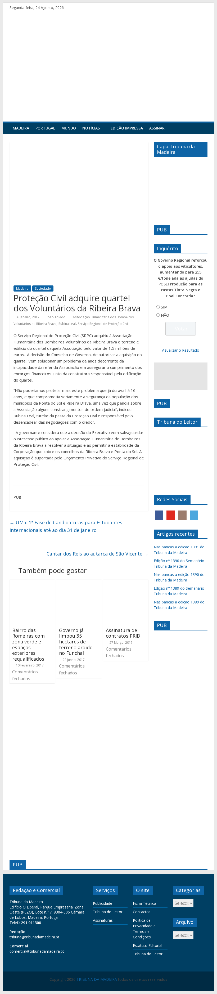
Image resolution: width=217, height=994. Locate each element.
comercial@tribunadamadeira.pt (37, 951)
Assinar (157, 128)
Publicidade (102, 903)
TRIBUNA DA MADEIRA (96, 979)
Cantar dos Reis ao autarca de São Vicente (97, 553)
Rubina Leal (67, 323)
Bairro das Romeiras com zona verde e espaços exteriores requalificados (28, 644)
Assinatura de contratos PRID (123, 633)
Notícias (91, 128)
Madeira (21, 128)
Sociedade (43, 288)
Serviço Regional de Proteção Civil (103, 323)
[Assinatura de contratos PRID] (125, 583)
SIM (164, 307)
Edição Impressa (127, 128)
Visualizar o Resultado (180, 350)
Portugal (45, 128)
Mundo (68, 128)
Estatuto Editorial (147, 945)
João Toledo (56, 317)
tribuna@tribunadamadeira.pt (34, 936)
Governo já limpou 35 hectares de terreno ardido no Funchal (76, 641)
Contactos (142, 911)
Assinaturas (103, 920)
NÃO (165, 315)
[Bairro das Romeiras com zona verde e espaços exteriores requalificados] (32, 583)
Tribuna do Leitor (108, 911)
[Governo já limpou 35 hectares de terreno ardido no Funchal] (79, 583)
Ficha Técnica (144, 903)
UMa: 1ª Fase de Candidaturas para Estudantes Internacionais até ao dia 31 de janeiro (66, 526)
